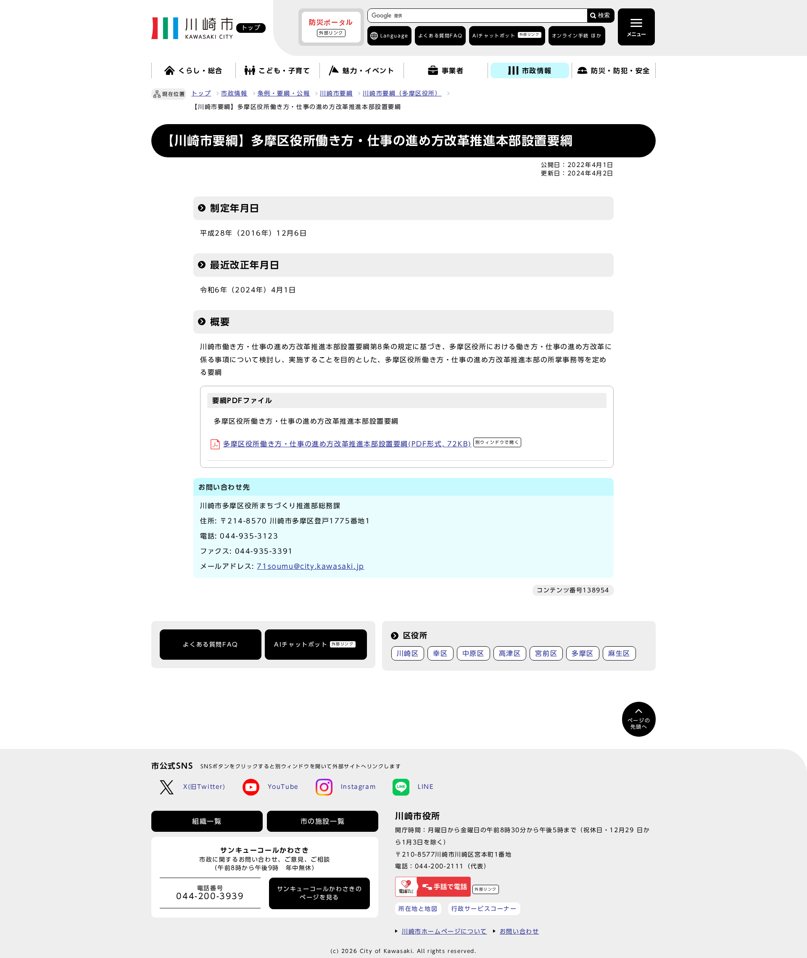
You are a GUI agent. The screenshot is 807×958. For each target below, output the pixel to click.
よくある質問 (440, 35)
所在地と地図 (418, 908)
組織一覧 (207, 821)
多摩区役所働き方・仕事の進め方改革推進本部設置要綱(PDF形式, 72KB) (371, 444)
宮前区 (546, 653)
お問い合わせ (519, 931)
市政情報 (234, 93)
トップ (201, 93)
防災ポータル (331, 27)
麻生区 (619, 653)
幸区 (440, 653)
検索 (604, 15)
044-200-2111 (439, 866)
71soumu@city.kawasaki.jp (310, 566)
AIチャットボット (505, 35)
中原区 (473, 653)
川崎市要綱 (336, 93)
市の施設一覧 (323, 821)
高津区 (510, 653)
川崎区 (408, 653)
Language (394, 35)
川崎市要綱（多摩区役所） (402, 93)
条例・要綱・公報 (284, 93)
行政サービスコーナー (484, 908)
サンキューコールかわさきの (319, 893)
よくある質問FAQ (210, 645)
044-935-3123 (249, 536)
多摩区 (583, 653)
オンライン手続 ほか (577, 35)
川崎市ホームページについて (444, 931)
